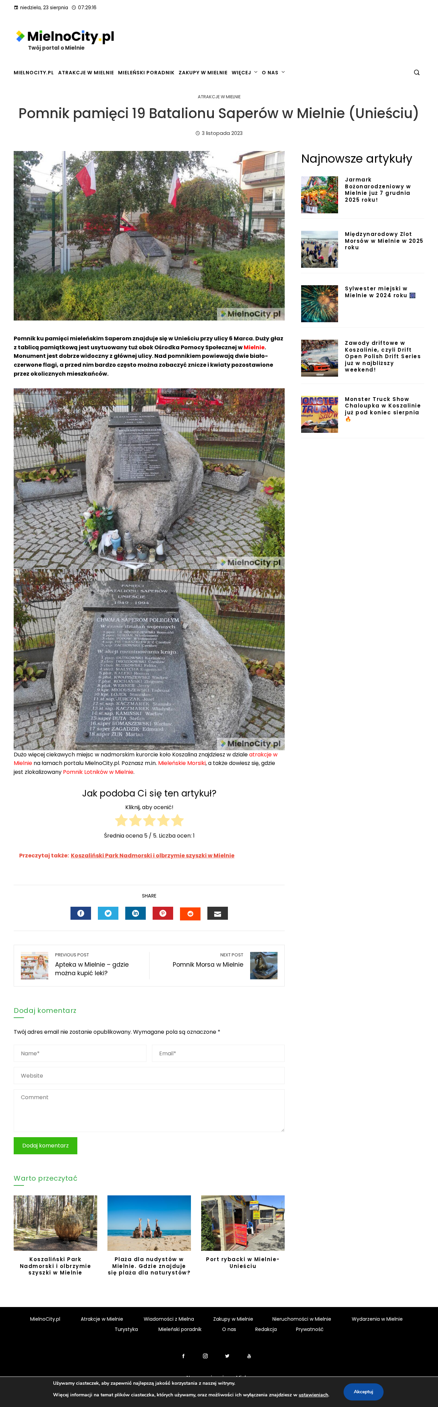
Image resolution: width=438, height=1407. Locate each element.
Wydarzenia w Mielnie (377, 1319)
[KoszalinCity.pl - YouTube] (249, 1356)
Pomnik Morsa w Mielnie (208, 960)
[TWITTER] (108, 913)
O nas (270, 72)
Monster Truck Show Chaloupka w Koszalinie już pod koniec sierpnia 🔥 (383, 409)
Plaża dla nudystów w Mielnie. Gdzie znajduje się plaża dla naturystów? (149, 1266)
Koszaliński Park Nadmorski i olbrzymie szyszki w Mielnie (55, 1266)
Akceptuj (363, 1392)
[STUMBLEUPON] (190, 913)
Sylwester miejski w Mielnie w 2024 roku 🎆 (380, 292)
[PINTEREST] (163, 913)
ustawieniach (313, 1395)
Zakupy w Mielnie (203, 72)
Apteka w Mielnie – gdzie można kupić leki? (92, 965)
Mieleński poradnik (146, 72)
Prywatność (310, 1329)
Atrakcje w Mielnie (86, 72)
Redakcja (266, 1329)
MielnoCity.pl (34, 72)
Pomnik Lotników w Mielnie (98, 772)
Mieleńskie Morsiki (182, 763)
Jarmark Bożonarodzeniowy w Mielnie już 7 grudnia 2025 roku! (378, 189)
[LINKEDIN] (135, 913)
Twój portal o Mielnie (56, 47)
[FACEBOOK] (80, 913)
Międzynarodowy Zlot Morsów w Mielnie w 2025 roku (384, 240)
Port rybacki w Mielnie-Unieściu (243, 1263)
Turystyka (126, 1329)
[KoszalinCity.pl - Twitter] (230, 1356)
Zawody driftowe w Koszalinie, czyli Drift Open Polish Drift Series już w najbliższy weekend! (383, 356)
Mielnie (254, 347)
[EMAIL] (217, 913)
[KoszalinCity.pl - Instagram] (205, 1356)
